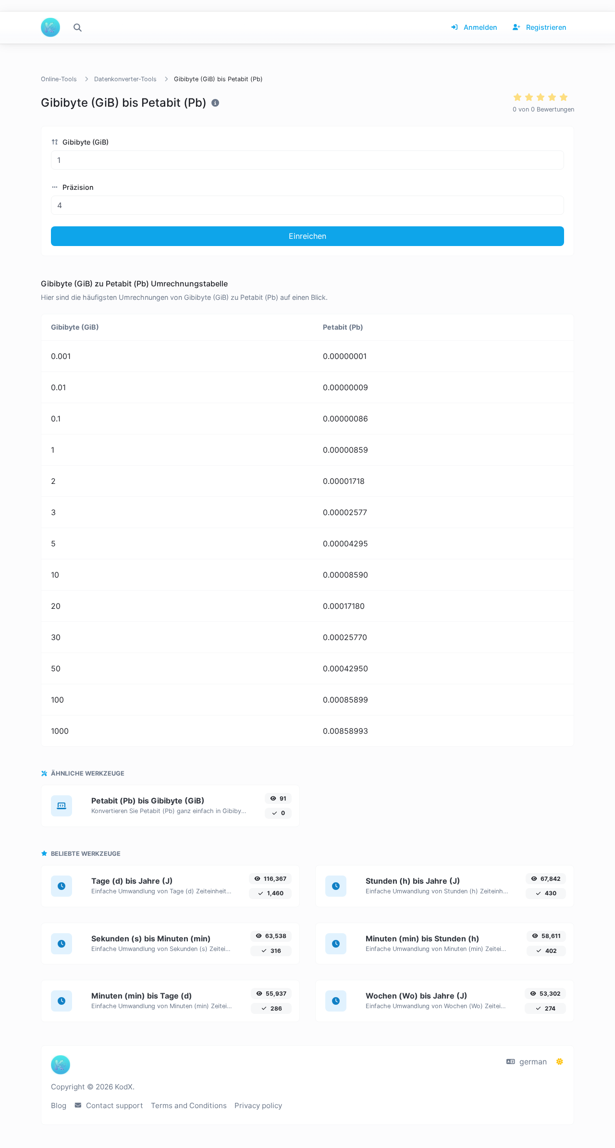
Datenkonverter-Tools (125, 79)
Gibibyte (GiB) (85, 142)
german (532, 1061)
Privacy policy (258, 1105)
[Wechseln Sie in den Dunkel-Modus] (560, 1061)
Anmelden (479, 27)
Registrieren (545, 27)
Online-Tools (59, 79)
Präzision (77, 187)
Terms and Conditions (189, 1105)
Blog (58, 1105)
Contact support (113, 1105)
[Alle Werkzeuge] (77, 27)
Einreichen (307, 236)
